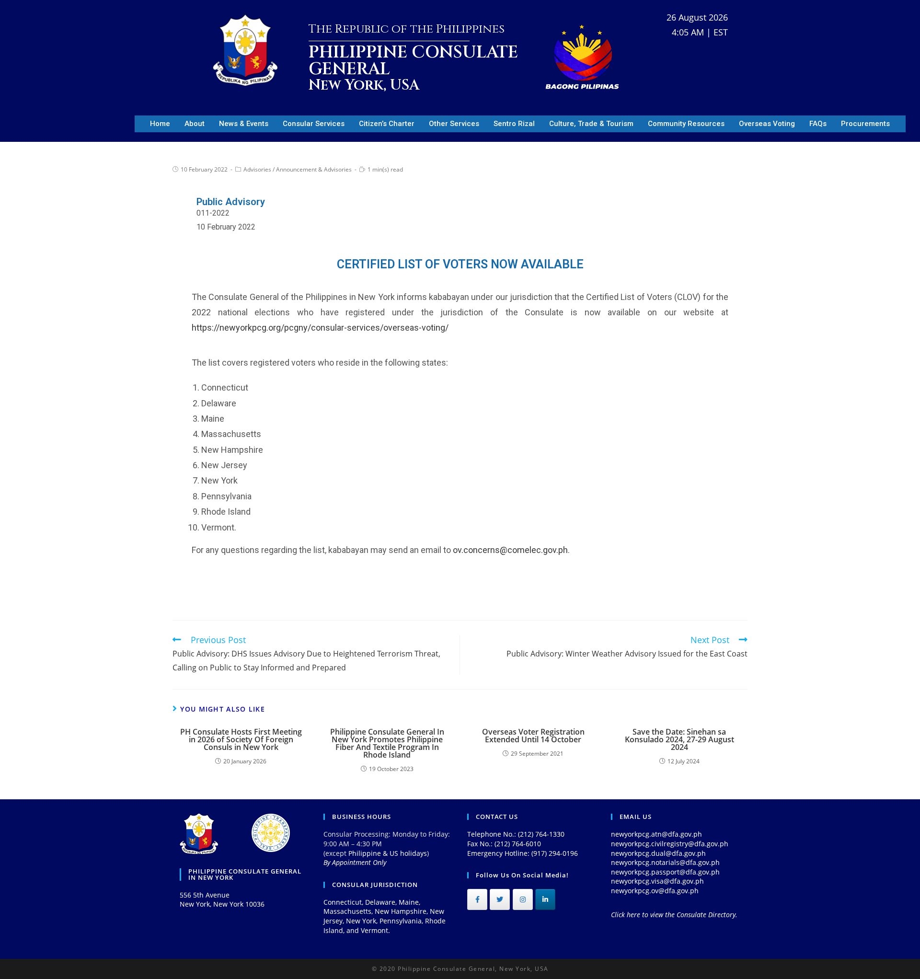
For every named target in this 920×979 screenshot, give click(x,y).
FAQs (818, 123)
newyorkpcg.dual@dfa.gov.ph (658, 853)
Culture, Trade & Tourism (591, 123)
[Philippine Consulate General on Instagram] (523, 899)
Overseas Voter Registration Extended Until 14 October (533, 735)
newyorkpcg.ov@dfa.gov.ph (655, 890)
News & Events (243, 123)
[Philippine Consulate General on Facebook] (477, 899)
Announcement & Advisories (314, 169)
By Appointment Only (354, 862)
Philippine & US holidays (387, 853)
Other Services (454, 123)
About (194, 123)
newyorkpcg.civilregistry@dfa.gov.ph (669, 843)
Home (160, 123)
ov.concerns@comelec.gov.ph (510, 550)
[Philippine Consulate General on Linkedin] (545, 899)
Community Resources (686, 123)
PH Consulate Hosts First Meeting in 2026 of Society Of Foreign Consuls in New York (241, 739)
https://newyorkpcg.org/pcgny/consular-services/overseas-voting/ (320, 327)
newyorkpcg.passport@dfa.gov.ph (665, 871)
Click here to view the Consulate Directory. (674, 914)
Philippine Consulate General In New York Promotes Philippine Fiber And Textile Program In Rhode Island (387, 743)
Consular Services (314, 123)
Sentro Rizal (514, 123)
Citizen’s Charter (386, 123)
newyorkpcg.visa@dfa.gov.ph (657, 881)
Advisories (257, 169)
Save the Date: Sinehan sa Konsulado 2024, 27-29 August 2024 (679, 739)
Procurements (865, 123)
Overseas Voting (767, 123)
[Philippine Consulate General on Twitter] (500, 899)
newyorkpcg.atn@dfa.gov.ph (656, 834)
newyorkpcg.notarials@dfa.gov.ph (665, 862)
